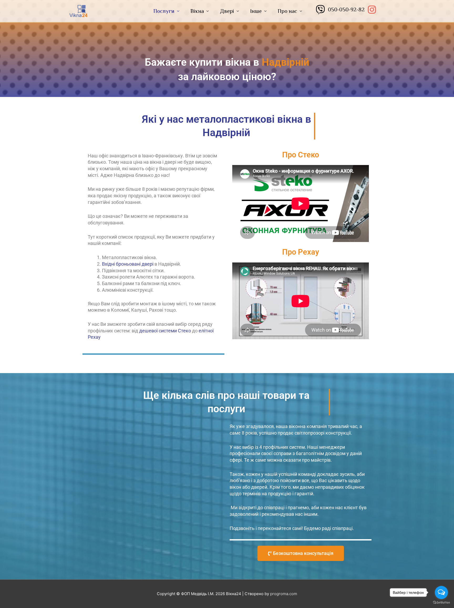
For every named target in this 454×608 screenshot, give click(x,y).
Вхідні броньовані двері (127, 264)
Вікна (197, 11)
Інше (256, 11)
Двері (227, 11)
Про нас (287, 11)
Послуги (163, 11)
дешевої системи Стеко (165, 330)
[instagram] (373, 9)
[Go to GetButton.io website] (441, 602)
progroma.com (283, 593)
